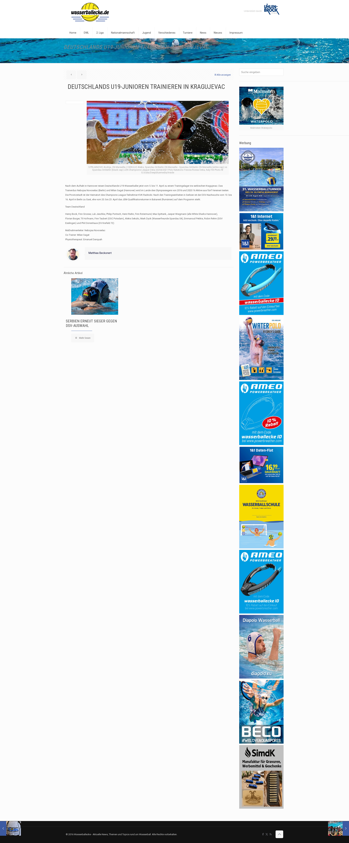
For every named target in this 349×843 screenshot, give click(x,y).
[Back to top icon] (279, 834)
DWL (257, 46)
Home (245, 46)
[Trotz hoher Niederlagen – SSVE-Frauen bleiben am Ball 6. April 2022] (338, 828)
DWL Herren (272, 46)
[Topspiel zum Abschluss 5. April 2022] (10, 828)
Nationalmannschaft (244, 50)
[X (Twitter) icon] (266, 834)
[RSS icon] (270, 834)
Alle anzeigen (224, 74)
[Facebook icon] (263, 834)
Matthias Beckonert (100, 253)
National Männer (270, 50)
